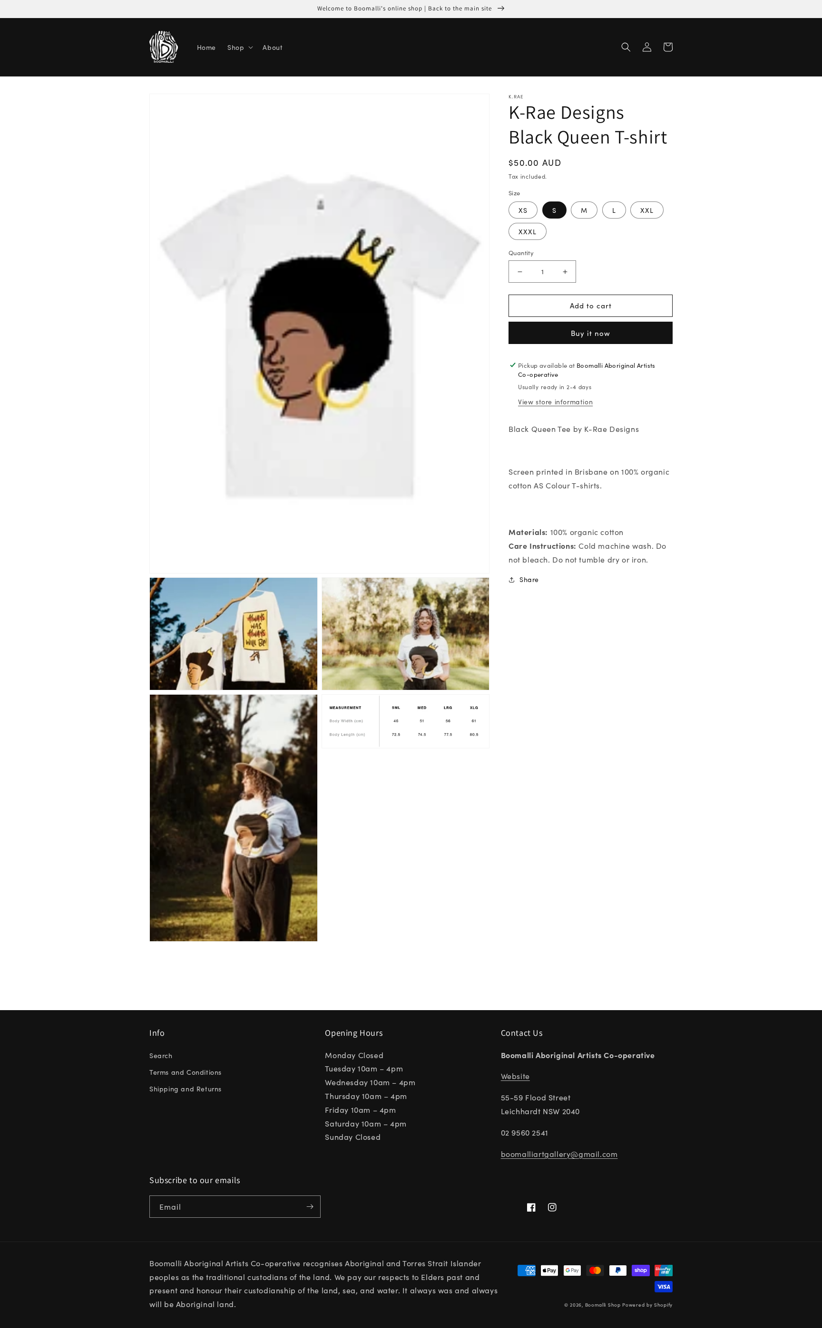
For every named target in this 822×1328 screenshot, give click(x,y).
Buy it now (590, 333)
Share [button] (529, 579)
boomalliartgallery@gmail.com (559, 1153)
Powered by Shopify (647, 1304)
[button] (239, 47)
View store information (555, 402)
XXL (647, 210)
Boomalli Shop (603, 1304)
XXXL (528, 232)
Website (515, 1075)
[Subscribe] (309, 1206)
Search (161, 1055)
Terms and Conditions (185, 1072)
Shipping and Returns (185, 1088)
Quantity (521, 253)
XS (523, 210)
